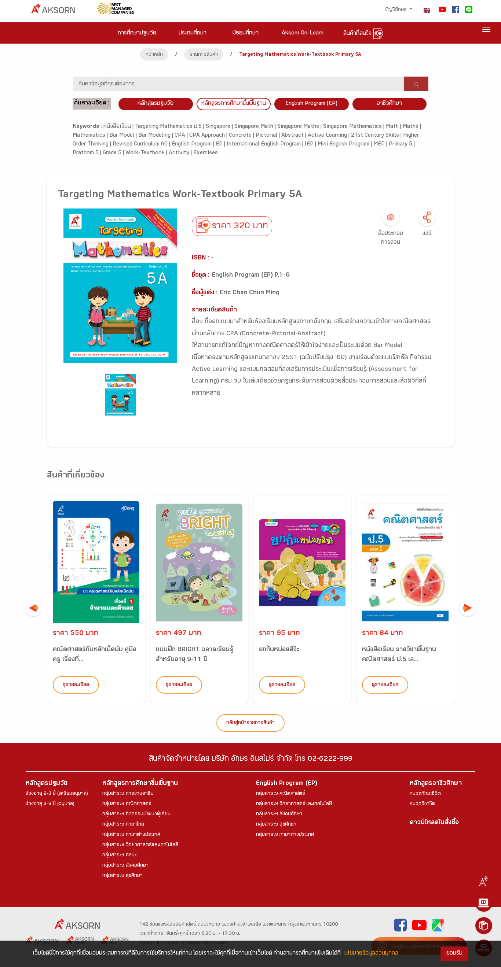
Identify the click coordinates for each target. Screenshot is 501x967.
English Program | (194, 144)
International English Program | (266, 144)
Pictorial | (268, 135)
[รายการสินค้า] (483, 925)
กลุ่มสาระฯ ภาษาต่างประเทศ (131, 835)
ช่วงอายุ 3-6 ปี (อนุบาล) (50, 804)
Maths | (412, 127)
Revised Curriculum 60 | (142, 144)
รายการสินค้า (204, 55)
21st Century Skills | (377, 135)
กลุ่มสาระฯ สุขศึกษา (122, 876)
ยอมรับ (454, 953)
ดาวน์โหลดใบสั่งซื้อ (434, 823)
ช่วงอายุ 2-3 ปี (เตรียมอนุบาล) (57, 794)
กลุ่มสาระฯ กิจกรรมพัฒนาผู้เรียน (136, 814)
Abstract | (294, 135)
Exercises (205, 153)
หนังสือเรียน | (119, 127)
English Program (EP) (311, 104)
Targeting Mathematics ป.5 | (170, 127)
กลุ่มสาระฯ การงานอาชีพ (128, 794)
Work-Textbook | (147, 153)
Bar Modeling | (156, 135)
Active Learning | (329, 135)
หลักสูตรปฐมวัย (46, 784)
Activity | (181, 153)
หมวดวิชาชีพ (422, 804)
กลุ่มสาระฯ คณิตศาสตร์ (126, 804)
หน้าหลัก (154, 55)
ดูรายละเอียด (76, 685)
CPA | (182, 135)
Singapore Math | (255, 127)
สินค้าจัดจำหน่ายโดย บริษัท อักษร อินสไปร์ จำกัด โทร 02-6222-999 (250, 760)
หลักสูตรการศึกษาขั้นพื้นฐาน (233, 104)
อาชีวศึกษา (389, 104)
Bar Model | (123, 135)
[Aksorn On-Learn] (483, 903)
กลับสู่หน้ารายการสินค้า (250, 723)
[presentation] (33, 607)
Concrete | (242, 135)
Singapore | (220, 127)
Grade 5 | (114, 153)
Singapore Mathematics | (354, 127)
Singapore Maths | (300, 127)
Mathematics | (91, 135)
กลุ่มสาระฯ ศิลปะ (119, 855)
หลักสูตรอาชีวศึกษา (436, 784)
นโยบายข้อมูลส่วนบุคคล (371, 953)
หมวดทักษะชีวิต (425, 794)
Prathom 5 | (88, 153)
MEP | (381, 144)
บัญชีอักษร (396, 10)
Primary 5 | (402, 144)
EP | (221, 144)
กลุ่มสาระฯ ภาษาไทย (123, 825)
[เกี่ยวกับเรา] (483, 880)
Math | (394, 127)
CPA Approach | (209, 135)
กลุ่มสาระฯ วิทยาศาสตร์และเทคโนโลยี (140, 845)
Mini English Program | (345, 144)
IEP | (311, 144)
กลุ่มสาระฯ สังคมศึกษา (125, 866)
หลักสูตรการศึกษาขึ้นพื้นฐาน (140, 784)
